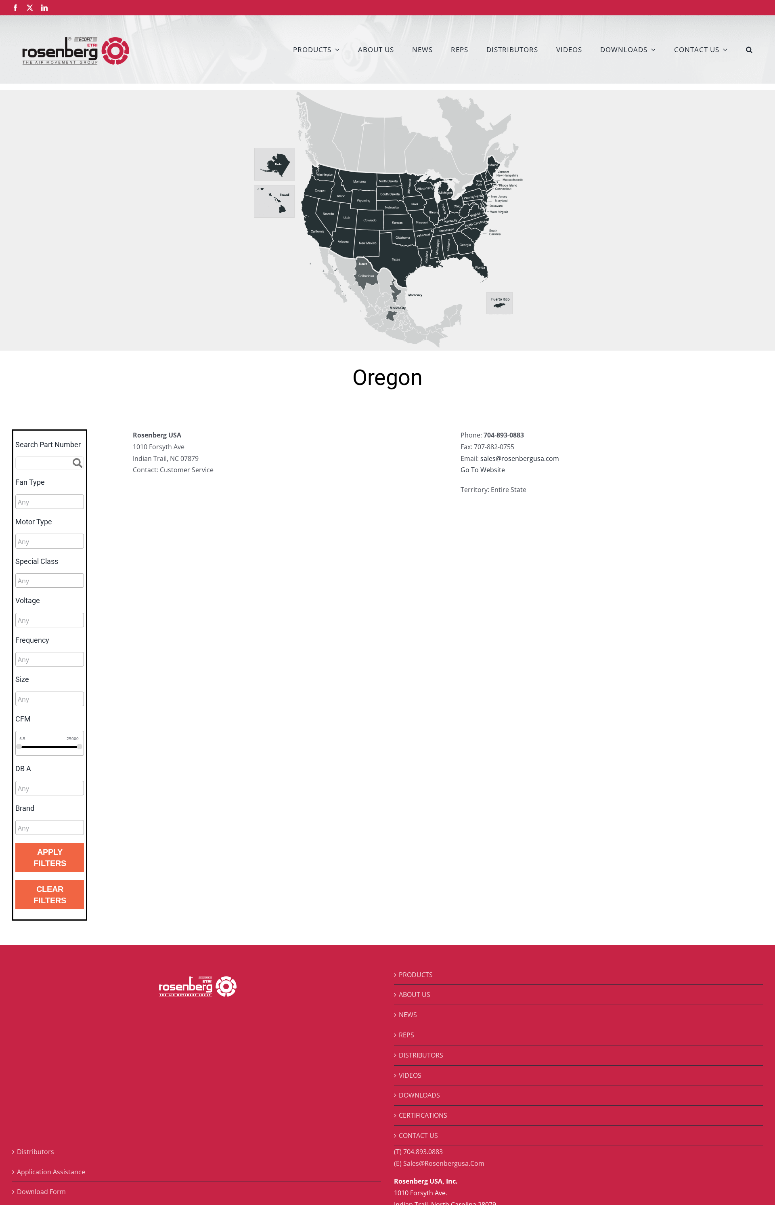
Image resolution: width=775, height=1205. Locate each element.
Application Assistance (51, 1171)
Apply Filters (50, 857)
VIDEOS (410, 1075)
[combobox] (49, 501)
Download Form (41, 1191)
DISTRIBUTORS (421, 1055)
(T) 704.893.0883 (418, 1151)
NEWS (408, 1014)
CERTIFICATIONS (423, 1115)
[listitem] (275, 165)
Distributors (35, 1151)
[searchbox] (54, 502)
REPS (406, 1034)
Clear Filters (50, 895)
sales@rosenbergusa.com (519, 458)
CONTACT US (418, 1135)
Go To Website (483, 469)
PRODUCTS (416, 974)
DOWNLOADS (419, 1095)
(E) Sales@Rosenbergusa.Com (439, 1163)
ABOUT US (414, 994)
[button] (749, 49)
